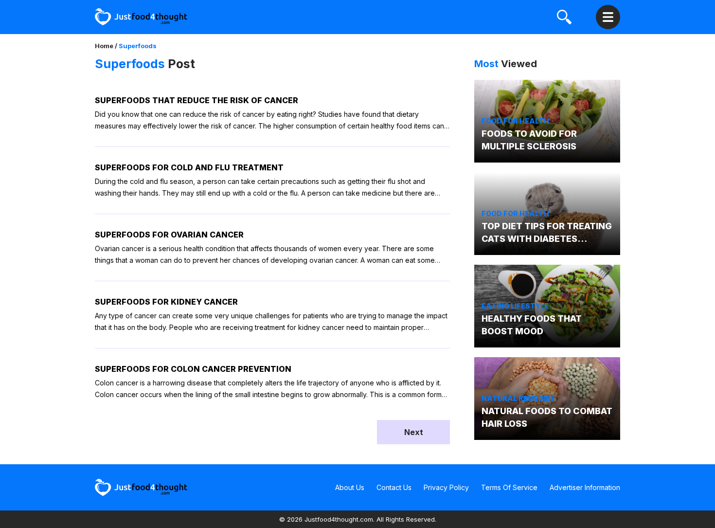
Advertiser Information (585, 487)
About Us (349, 487)
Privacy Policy (446, 487)
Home (104, 46)
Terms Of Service (509, 487)
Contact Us (393, 487)
